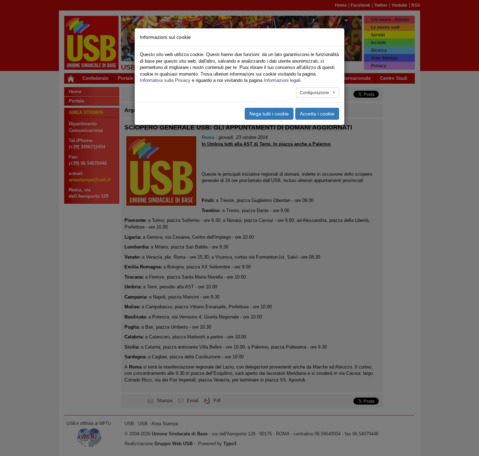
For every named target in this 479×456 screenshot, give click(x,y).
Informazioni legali (282, 80)
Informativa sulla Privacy (165, 80)
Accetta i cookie (317, 114)
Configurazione (315, 92)
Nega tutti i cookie (269, 114)
